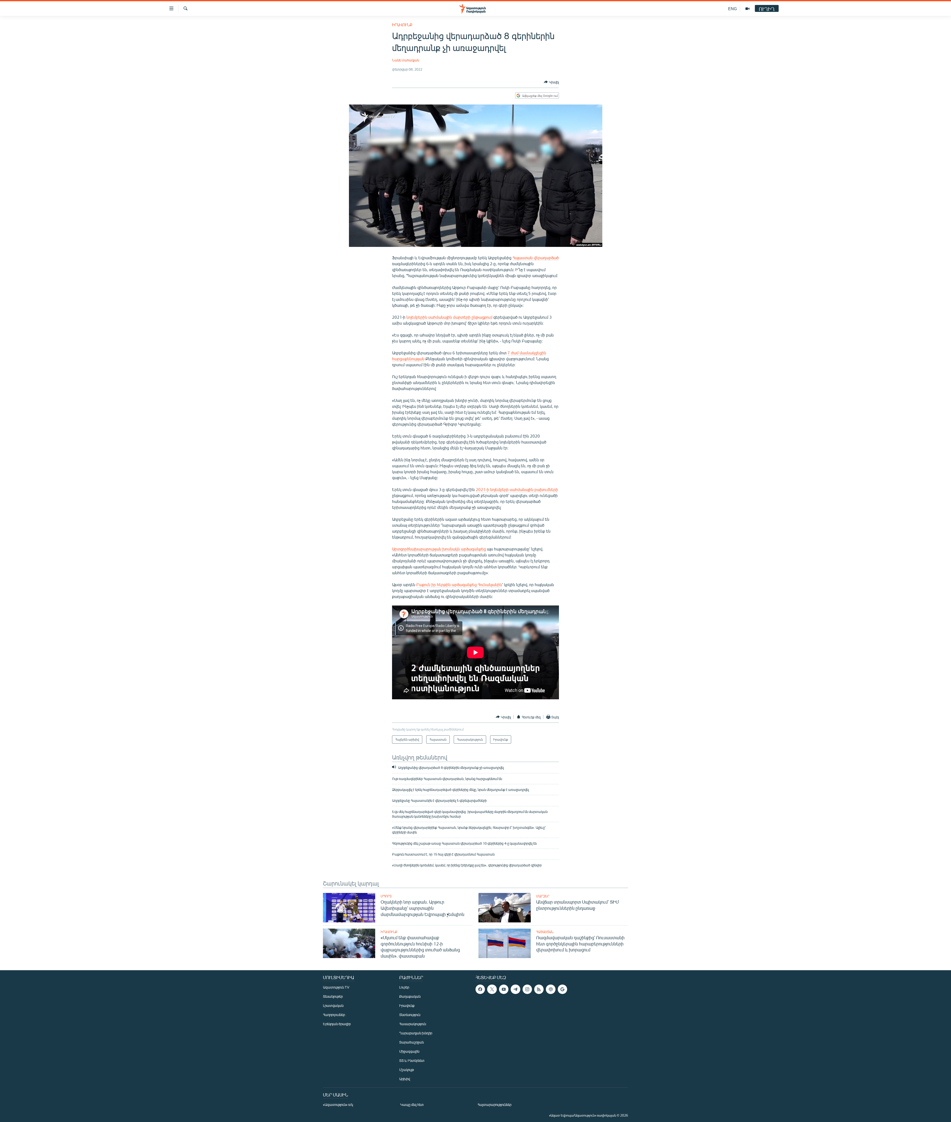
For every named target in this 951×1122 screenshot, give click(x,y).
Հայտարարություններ (494, 1104)
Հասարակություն (412, 1024)
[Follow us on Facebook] (480, 989)
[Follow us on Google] (562, 989)
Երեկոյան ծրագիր (337, 1024)
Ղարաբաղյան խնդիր (415, 1033)
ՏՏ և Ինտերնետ (411, 1060)
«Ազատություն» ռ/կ (338, 1104)
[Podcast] (550, 989)
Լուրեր (404, 987)
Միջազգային (409, 1051)
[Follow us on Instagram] (527, 989)
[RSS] (539, 989)
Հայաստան (545, 932)
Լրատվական (333, 1005)
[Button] (551, 82)
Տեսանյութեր (333, 996)
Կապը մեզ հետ (412, 1104)
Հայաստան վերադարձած (535, 257)
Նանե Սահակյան (405, 60)
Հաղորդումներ (334, 1015)
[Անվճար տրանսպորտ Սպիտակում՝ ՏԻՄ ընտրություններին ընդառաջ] (504, 907)
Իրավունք (402, 24)
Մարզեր (542, 896)
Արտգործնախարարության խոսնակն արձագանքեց (439, 549)
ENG (732, 8)
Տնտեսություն (409, 1015)
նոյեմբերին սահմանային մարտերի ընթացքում (449, 317)
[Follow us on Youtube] (503, 989)
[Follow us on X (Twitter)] (492, 989)
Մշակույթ (406, 1070)
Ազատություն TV (336, 987)
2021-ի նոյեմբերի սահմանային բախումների (517, 489)
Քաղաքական (410, 996)
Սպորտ (386, 896)
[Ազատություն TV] (747, 8)
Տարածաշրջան (411, 1042)
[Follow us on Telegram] (515, 989)
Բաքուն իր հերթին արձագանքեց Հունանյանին (459, 584)
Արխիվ (404, 1079)
